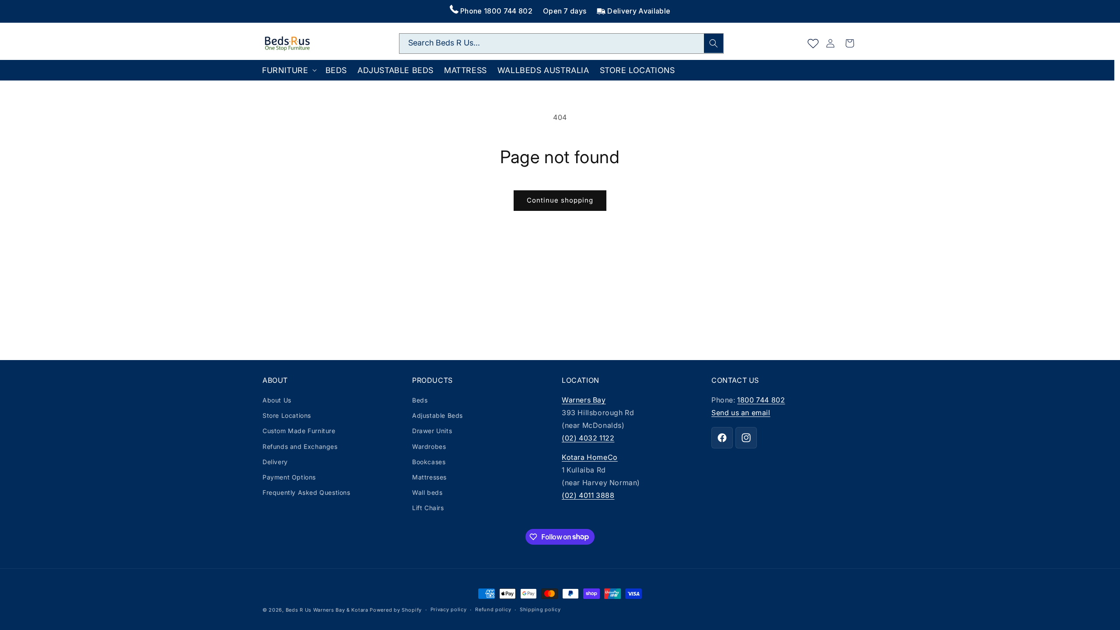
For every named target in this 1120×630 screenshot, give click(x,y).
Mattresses (429, 477)
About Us (276, 400)
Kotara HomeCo (590, 457)
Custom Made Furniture (299, 430)
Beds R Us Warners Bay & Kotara (327, 610)
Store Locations (286, 415)
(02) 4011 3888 (588, 495)
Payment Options (289, 477)
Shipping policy (540, 609)
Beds (419, 400)
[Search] (713, 43)
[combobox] (561, 43)
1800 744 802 (761, 400)
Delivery (275, 462)
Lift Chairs (428, 507)
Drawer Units (432, 430)
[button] (288, 70)
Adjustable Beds (437, 415)
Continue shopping (560, 200)
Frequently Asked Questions (306, 492)
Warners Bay (584, 400)
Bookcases (428, 462)
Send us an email (740, 412)
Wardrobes (429, 446)
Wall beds (427, 492)
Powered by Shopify (396, 610)
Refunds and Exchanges (300, 446)
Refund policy (493, 609)
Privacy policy (448, 609)
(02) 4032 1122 (588, 438)
